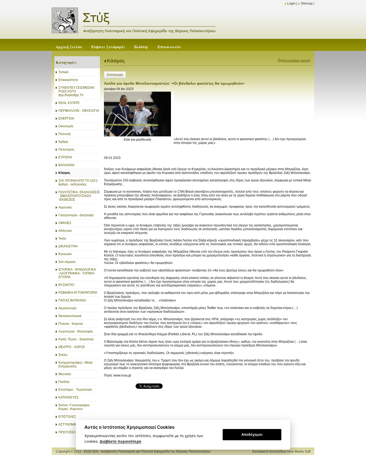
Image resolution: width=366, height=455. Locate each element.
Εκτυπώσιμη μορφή (296, 60)
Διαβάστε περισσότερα (120, 441)
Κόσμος (116, 61)
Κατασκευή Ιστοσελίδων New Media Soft (281, 451)
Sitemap (307, 3)
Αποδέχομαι (252, 434)
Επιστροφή (115, 75)
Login (291, 3)
